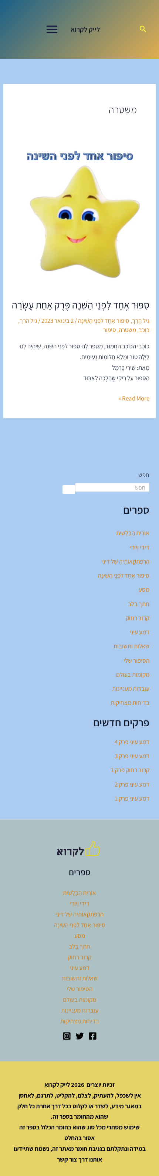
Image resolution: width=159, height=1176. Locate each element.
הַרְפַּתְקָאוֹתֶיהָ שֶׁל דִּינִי (125, 561)
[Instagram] (66, 1036)
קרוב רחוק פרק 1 (130, 770)
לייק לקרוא (85, 29)
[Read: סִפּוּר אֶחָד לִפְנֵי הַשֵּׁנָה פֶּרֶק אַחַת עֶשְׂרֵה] (79, 217)
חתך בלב (138, 604)
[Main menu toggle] (52, 29)
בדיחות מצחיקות (130, 703)
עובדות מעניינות (130, 689)
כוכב (144, 330)
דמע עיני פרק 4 (132, 742)
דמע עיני (139, 632)
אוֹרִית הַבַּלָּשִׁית (132, 533)
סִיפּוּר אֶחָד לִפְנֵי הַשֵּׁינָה (103, 321)
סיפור (109, 330)
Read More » (133, 397)
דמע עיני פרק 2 (132, 784)
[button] (142, 29)
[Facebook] (92, 1036)
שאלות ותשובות (131, 646)
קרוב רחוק (137, 618)
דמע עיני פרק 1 (132, 798)
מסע (144, 589)
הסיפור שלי (136, 660)
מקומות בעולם (132, 674)
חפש (143, 475)
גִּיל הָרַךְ (140, 321)
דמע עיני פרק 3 (132, 756)
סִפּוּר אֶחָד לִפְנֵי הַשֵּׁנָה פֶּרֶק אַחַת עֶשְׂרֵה (80, 304)
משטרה (127, 330)
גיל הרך (28, 321)
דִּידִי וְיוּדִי (139, 547)
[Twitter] (79, 1036)
